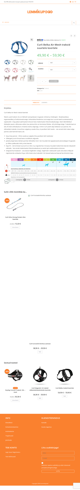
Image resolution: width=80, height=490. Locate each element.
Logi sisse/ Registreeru (12, 452)
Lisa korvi (53, 81)
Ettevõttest (8, 423)
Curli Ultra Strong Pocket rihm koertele (15, 218)
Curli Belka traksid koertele (65, 388)
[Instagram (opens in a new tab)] (73, 2)
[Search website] (74, 23)
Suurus (40, 69)
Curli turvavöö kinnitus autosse (40, 344)
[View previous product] (71, 35)
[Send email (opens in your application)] (75, 2)
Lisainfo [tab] (44, 102)
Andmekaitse (9, 431)
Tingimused (9, 436)
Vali (40, 352)
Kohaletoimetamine (11, 427)
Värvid (40, 63)
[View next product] (74, 35)
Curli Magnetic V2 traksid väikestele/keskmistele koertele (40, 389)
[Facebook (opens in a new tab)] (70, 2)
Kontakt (43, 423)
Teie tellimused (10, 456)
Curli (41, 90)
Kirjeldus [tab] (36, 102)
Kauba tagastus (46, 427)
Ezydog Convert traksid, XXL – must (15, 391)
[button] (31, 39)
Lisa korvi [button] (15, 227)
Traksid (46, 88)
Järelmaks (8, 440)
